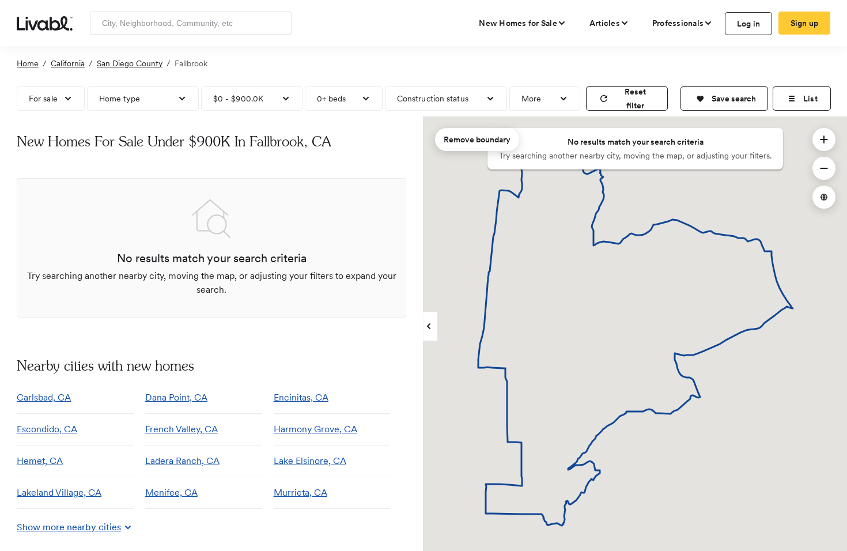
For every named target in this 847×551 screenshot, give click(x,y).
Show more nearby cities (69, 527)
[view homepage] (45, 22)
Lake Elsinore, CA (310, 460)
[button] (724, 98)
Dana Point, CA (176, 397)
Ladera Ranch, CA (182, 460)
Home (28, 63)
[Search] (279, 23)
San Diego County (129, 63)
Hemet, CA (40, 460)
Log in (749, 23)
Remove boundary (477, 139)
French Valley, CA (181, 429)
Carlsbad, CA (44, 397)
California (68, 63)
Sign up (805, 23)
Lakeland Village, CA (59, 492)
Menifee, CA (171, 492)
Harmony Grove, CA (315, 429)
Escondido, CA (47, 429)
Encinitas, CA (301, 397)
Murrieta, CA (300, 492)
